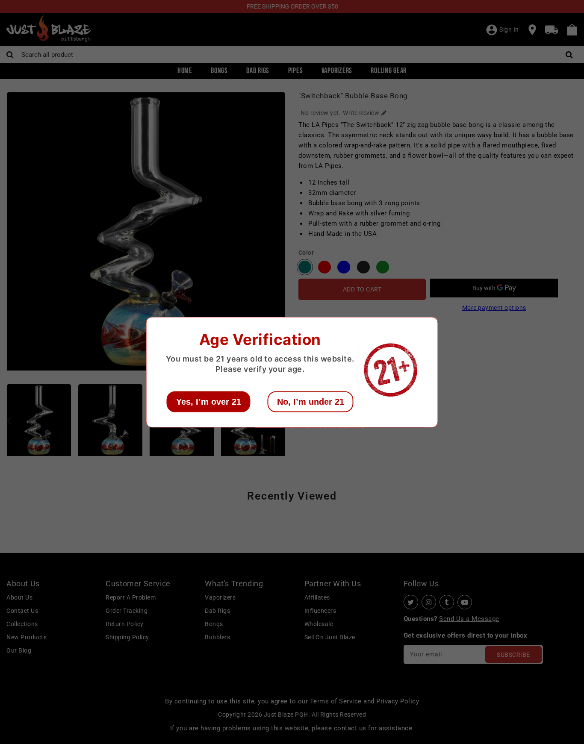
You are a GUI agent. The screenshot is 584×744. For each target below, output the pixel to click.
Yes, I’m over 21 (208, 401)
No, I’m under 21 (310, 401)
